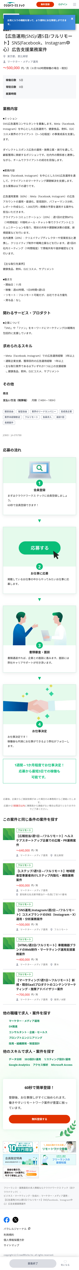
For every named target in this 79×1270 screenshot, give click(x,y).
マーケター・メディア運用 (24, 1021)
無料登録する (39, 1119)
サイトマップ (11, 1245)
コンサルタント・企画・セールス (28, 1032)
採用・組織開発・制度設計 (24, 1043)
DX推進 (13, 1026)
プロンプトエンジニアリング (25, 1037)
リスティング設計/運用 (57, 1059)
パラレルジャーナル (15, 1229)
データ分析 (15, 1059)
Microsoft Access (61, 1065)
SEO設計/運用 (33, 1059)
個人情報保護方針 (14, 1240)
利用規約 (9, 1234)
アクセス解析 (40, 1065)
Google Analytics (19, 1065)
